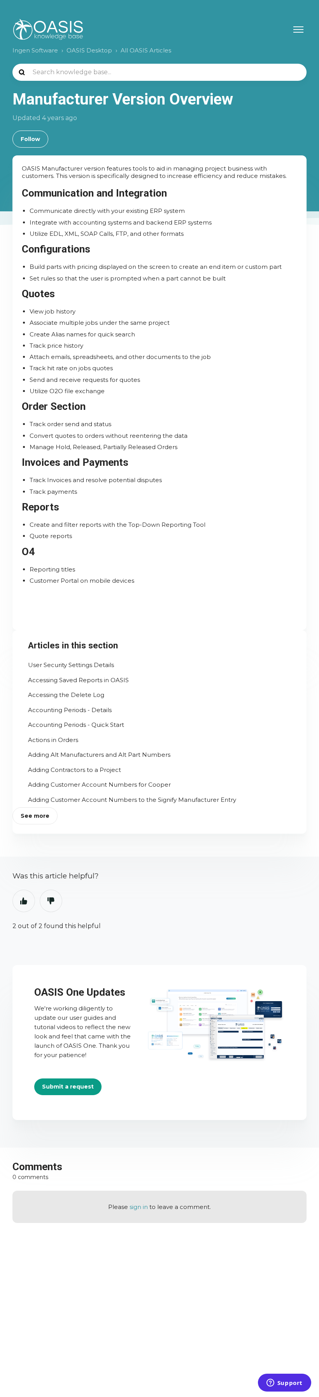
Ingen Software (35, 50)
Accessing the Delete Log (66, 694)
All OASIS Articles (146, 50)
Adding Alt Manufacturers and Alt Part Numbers (99, 754)
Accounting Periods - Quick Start (76, 724)
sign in (139, 1207)
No (51, 901)
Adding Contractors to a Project (74, 769)
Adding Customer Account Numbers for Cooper (99, 784)
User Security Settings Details (71, 665)
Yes (23, 901)
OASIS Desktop (89, 50)
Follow (30, 139)
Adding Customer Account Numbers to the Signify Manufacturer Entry (132, 799)
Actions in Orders (53, 740)
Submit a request (68, 1086)
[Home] (48, 29)
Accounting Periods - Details (70, 710)
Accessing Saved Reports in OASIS (78, 680)
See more (35, 815)
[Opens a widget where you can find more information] (284, 1383)
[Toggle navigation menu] (298, 29)
